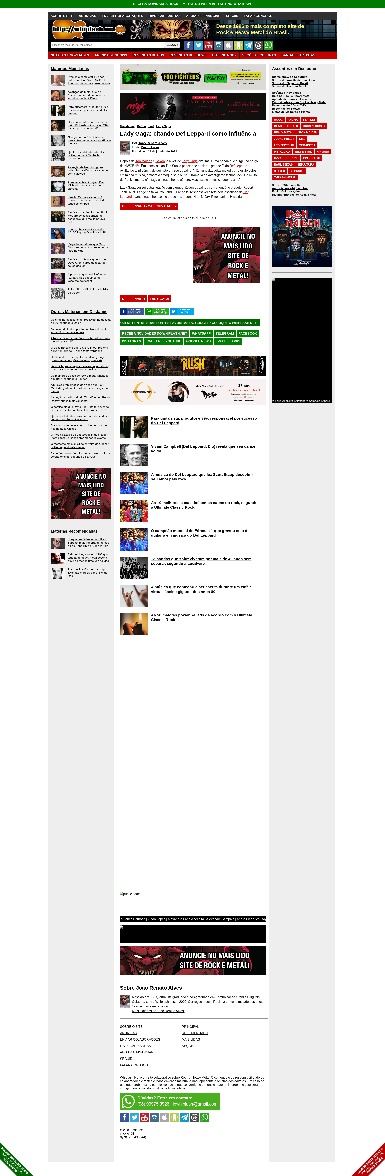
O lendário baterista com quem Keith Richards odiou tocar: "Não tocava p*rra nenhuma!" (88, 125)
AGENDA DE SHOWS (111, 55)
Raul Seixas (283, 164)
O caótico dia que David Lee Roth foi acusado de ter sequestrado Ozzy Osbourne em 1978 (80, 408)
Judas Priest (284, 138)
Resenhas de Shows (286, 108)
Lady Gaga (163, 126)
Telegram (225, 333)
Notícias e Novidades (286, 92)
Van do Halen (150, 147)
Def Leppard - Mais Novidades (149, 206)
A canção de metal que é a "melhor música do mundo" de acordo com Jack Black (87, 95)
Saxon (160, 161)
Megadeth (307, 145)
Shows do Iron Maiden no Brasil (294, 80)
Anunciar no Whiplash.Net (290, 188)
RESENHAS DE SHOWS (188, 55)
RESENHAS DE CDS (148, 55)
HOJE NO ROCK (224, 55)
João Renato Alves (152, 143)
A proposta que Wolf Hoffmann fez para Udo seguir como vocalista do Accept (87, 277)
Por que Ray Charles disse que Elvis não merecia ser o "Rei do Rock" (87, 572)
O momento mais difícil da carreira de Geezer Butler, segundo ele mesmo (80, 445)
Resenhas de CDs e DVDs (289, 105)
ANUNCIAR (87, 16)
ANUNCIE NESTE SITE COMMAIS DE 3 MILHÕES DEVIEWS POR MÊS (370, 1161)
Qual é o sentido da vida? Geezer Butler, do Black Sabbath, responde (89, 155)
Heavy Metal (284, 132)
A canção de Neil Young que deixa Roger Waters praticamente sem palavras (89, 170)
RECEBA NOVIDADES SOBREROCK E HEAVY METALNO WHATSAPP (15, 1161)
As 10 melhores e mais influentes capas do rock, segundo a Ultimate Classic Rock (204, 505)
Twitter (153, 341)
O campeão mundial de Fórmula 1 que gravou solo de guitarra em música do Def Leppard (200, 533)
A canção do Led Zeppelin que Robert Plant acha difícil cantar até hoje (78, 330)
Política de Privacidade (168, 1088)
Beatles (309, 119)
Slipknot (297, 171)
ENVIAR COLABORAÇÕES (122, 16)
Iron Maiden (143, 161)
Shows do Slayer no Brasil (290, 83)
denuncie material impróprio (221, 1084)
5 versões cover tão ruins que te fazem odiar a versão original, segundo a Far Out (80, 455)
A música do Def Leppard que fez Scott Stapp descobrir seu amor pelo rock (202, 476)
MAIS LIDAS (191, 1039)
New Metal (303, 151)
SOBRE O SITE (62, 16)
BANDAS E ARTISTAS (298, 55)
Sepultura (305, 164)
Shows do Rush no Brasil (289, 86)
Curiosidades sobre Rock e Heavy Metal (299, 102)
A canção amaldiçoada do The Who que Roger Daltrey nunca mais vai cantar (80, 399)
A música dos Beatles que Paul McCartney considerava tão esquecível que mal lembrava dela (87, 217)
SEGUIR (232, 16)
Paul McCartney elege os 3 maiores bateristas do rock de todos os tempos (86, 200)
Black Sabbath (286, 126)
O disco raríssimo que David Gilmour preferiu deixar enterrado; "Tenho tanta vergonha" (79, 349)
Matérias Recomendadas (74, 531)
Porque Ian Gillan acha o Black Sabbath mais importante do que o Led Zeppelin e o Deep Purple (88, 542)
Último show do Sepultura (289, 76)
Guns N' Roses (314, 126)
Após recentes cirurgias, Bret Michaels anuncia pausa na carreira (86, 185)
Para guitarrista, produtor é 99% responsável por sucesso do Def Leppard (88, 110)
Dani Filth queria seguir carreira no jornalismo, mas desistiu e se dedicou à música (80, 368)
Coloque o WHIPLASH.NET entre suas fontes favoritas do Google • (212, 323)
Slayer (279, 171)
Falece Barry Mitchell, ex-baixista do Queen (89, 291)
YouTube (173, 341)
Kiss (302, 138)
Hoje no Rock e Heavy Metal (291, 95)
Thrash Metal (285, 177)
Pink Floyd (311, 158)
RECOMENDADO (195, 1033)
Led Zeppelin (284, 145)
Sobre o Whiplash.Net (287, 185)
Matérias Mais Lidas (70, 68)
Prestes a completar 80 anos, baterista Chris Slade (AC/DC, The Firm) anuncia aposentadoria (89, 80)
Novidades (127, 126)
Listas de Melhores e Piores (291, 111)
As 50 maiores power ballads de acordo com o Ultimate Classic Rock (201, 617)
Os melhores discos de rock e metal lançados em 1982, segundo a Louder (79, 377)
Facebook (248, 333)
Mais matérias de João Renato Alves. (158, 1011)
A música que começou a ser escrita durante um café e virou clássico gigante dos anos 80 (201, 589)
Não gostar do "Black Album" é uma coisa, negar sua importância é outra (89, 140)
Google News (198, 341)
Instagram (131, 341)
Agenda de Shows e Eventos (291, 99)
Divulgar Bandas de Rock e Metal (294, 194)
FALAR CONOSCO (258, 16)
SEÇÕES (259, 55)
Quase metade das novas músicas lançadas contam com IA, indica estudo (79, 417)
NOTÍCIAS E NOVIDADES (70, 55)
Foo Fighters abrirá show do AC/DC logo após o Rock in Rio (87, 231)
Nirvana (323, 151)
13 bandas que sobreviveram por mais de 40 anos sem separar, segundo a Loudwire (201, 561)
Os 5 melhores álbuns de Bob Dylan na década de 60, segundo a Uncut (81, 321)
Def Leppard (145, 126)
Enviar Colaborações (286, 191)
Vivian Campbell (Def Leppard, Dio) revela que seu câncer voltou (204, 448)
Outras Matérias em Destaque (79, 311)
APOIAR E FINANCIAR (203, 16)
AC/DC (278, 119)
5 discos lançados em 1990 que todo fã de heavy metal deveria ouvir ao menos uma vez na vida (88, 557)
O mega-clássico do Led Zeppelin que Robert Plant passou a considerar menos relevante (79, 436)
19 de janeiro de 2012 (162, 151)
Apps (235, 341)
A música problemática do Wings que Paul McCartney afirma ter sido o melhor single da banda (79, 388)
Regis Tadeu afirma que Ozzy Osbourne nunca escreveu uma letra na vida (88, 247)
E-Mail (221, 341)
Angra (293, 119)
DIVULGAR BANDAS (165, 16)
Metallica (282, 151)
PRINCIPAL (190, 1026)
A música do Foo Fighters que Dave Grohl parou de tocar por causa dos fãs (87, 262)
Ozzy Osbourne (286, 158)
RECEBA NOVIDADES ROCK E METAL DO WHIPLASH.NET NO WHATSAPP (192, 4)
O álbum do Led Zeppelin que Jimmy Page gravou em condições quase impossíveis (78, 358)
